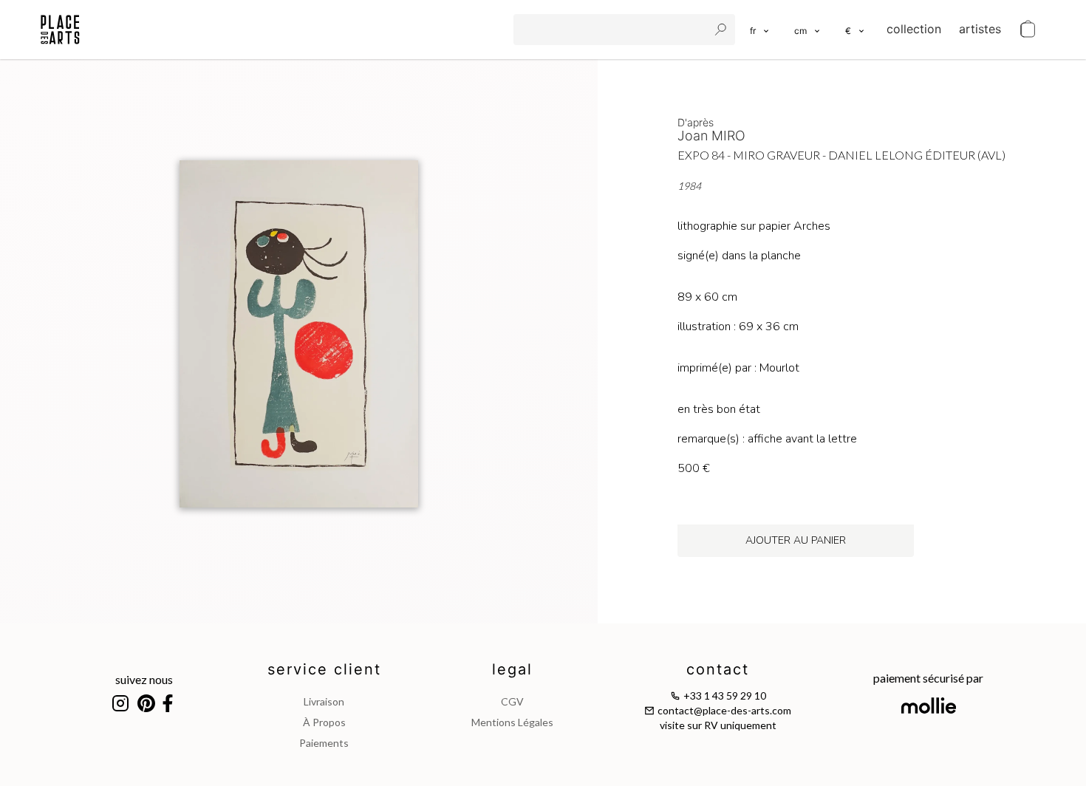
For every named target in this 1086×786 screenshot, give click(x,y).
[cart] (1027, 29)
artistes (980, 28)
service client (324, 669)
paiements (324, 743)
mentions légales (512, 722)
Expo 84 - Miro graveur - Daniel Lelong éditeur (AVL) (841, 155)
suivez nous (144, 679)
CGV (512, 701)
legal (512, 669)
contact (717, 669)
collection (914, 28)
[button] (807, 29)
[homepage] (60, 29)
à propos (324, 722)
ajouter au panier (795, 540)
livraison (324, 701)
